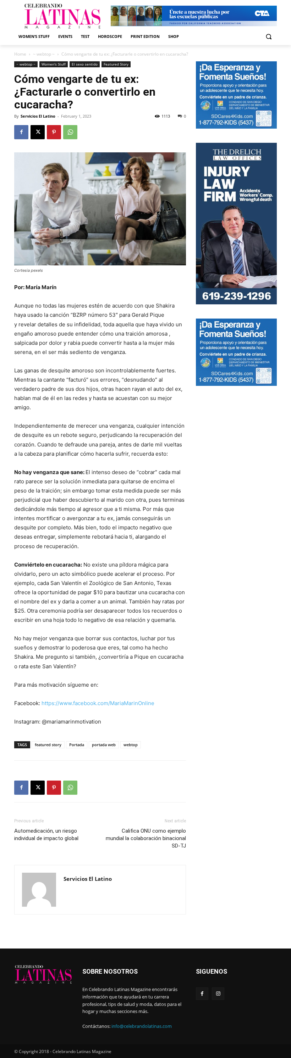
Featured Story (116, 64)
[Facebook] (21, 132)
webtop (130, 744)
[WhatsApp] (70, 132)
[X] (38, 132)
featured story (48, 744)
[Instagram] (218, 993)
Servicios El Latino (38, 116)
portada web (104, 744)
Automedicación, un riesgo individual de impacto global (46, 835)
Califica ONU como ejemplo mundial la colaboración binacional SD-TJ (146, 838)
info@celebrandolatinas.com (141, 1026)
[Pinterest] (54, 132)
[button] (268, 36)
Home (20, 54)
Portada (76, 744)
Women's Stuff (54, 64)
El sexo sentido (85, 64)
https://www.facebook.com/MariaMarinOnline (98, 703)
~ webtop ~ (44, 54)
